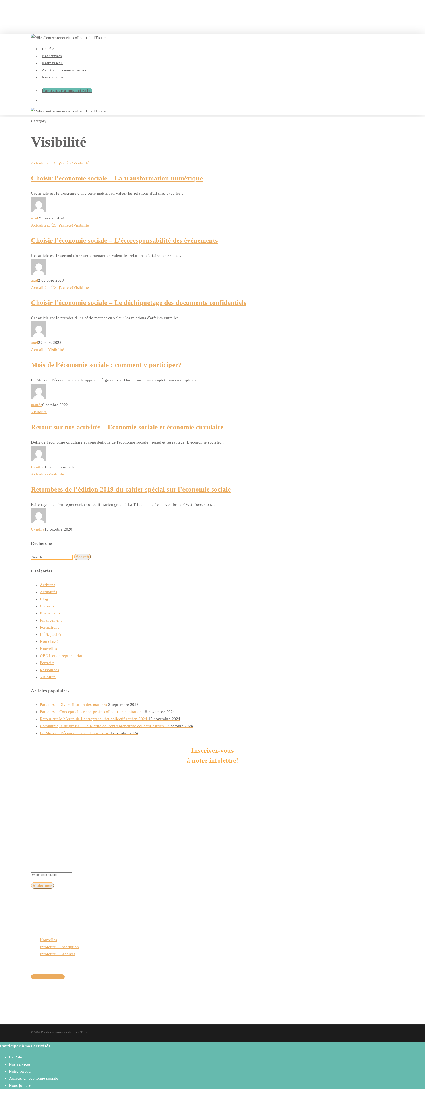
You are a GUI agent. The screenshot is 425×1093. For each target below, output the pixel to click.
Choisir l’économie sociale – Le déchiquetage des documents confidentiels (138, 302)
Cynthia (37, 467)
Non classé (49, 641)
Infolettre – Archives (57, 954)
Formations (49, 627)
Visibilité (81, 163)
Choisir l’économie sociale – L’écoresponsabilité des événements (124, 240)
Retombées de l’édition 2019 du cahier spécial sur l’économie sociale (131, 489)
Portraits (47, 663)
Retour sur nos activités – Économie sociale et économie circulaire (127, 427)
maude (36, 405)
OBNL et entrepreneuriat (61, 655)
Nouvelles (48, 648)
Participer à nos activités (67, 90)
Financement (51, 620)
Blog (44, 599)
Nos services (20, 1064)
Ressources (49, 670)
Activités (47, 585)
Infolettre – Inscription (59, 947)
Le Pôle (15, 1057)
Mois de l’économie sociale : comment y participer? (106, 364)
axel (34, 218)
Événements (50, 613)
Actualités (39, 163)
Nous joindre (20, 1085)
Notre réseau (20, 1071)
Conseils (47, 606)
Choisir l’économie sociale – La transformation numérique (117, 178)
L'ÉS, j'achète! (60, 163)
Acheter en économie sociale (33, 1078)
